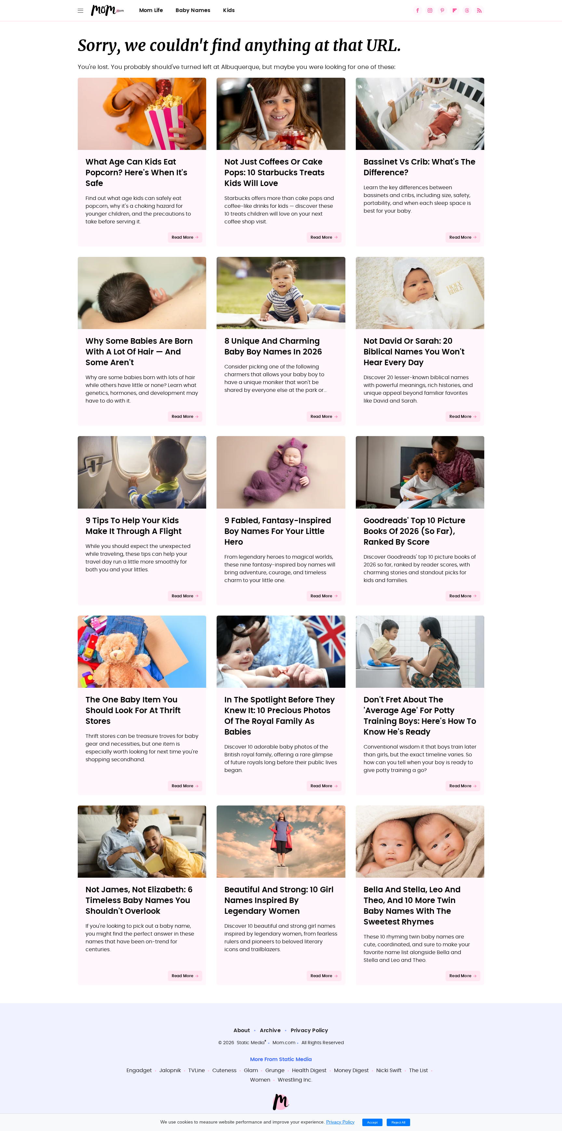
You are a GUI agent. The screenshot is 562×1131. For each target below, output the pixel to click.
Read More (183, 237)
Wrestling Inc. (295, 1080)
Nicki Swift (389, 1070)
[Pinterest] (442, 10)
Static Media (250, 1043)
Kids (229, 10)
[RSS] (479, 10)
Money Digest (351, 1070)
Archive (270, 1030)
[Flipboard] (455, 10)
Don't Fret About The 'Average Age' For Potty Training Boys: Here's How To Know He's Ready (420, 716)
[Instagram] (430, 10)
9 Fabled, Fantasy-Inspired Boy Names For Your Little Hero (277, 531)
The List (418, 1070)
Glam (251, 1070)
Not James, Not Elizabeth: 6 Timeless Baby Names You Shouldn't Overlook (139, 900)
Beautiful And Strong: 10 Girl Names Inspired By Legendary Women (279, 900)
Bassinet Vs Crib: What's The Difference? (419, 167)
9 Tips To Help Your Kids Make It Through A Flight (133, 526)
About (242, 1030)
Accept (372, 1122)
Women (260, 1080)
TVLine (196, 1070)
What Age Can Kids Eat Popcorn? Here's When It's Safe (136, 173)
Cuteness (224, 1070)
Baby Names (193, 10)
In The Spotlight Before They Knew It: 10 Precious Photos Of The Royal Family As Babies (279, 716)
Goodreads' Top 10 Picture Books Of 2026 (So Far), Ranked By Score (414, 531)
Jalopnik (170, 1070)
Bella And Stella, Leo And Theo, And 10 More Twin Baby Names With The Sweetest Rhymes (412, 906)
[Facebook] (417, 10)
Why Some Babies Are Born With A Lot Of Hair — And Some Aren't (139, 352)
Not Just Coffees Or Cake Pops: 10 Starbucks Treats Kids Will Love (274, 173)
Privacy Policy (309, 1030)
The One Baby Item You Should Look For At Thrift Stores (133, 710)
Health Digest (309, 1070)
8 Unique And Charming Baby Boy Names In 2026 (273, 347)
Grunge (275, 1070)
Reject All (398, 1122)
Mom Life (151, 10)
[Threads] (467, 10)
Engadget (139, 1070)
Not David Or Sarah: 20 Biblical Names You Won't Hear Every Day (414, 352)
